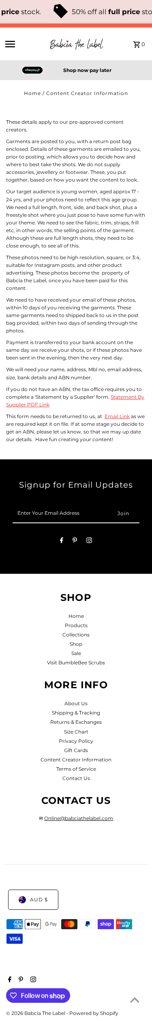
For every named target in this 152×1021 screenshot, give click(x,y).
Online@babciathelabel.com (78, 818)
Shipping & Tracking (76, 713)
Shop (76, 644)
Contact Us (76, 778)
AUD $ (39, 899)
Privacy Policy (76, 741)
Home (32, 93)
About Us (76, 703)
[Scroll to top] (135, 1000)
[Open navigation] (24, 44)
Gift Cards (76, 750)
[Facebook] (61, 541)
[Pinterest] (75, 541)
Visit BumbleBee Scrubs (76, 663)
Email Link (117, 416)
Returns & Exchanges (76, 722)
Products (76, 625)
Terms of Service (76, 769)
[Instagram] (89, 541)
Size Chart (76, 732)
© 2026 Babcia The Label (36, 1013)
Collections (76, 635)
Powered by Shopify (93, 1013)
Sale (76, 653)
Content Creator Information (76, 760)
